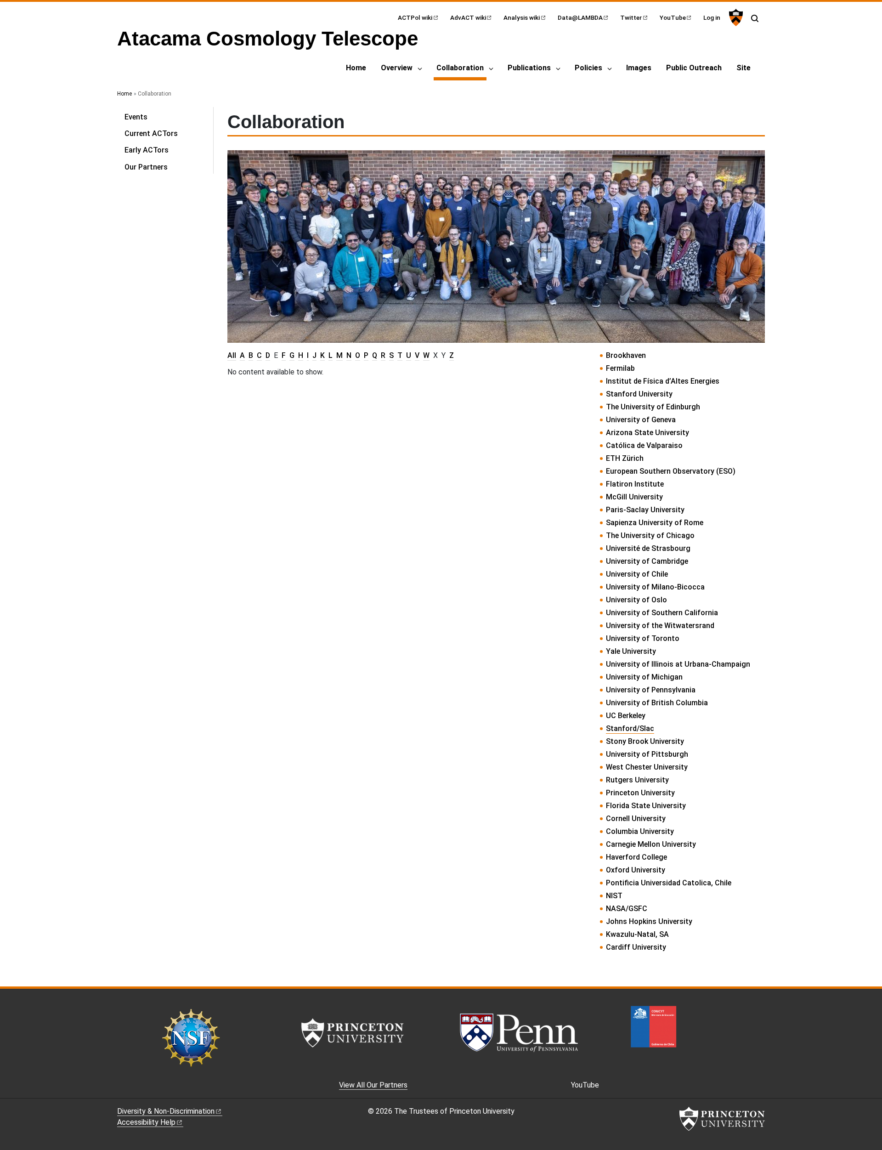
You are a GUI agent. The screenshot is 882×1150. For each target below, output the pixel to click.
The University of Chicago (650, 535)
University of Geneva (641, 419)
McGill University (634, 497)
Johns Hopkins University (649, 921)
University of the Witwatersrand (660, 625)
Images (638, 67)
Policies (588, 67)
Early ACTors (146, 150)
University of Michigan (644, 677)
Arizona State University (647, 432)
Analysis (521, 17)
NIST (614, 895)
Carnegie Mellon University (651, 844)
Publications (529, 67)
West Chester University (647, 767)
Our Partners (146, 167)
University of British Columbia (657, 702)
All (231, 355)
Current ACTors (151, 133)
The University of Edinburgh (653, 406)
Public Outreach (694, 67)
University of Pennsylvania (650, 689)
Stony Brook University (645, 741)
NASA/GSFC (626, 908)
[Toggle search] (754, 18)
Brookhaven (626, 355)
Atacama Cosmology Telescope (267, 38)
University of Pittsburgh (647, 754)
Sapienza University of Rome (654, 522)
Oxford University (635, 870)
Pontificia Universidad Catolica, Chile (668, 882)
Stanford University (639, 394)
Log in (711, 17)
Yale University (631, 651)
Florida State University (646, 805)
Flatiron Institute (635, 484)
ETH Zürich (625, 458)
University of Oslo (636, 599)
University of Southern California (662, 612)
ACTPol (415, 17)
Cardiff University (636, 947)
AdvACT (468, 17)
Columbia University (640, 831)
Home (356, 67)
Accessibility (146, 1122)
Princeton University (640, 792)
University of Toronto (642, 638)
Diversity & (166, 1111)
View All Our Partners (373, 1085)
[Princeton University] (735, 17)
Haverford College (636, 857)
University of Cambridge (647, 561)
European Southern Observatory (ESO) (670, 471)
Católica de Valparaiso (644, 445)
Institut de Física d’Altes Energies (662, 381)
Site (743, 67)
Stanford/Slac (630, 728)
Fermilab (620, 368)
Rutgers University (637, 780)
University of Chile (637, 574)
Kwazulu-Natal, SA (637, 934)
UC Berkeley (625, 715)
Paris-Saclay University (645, 509)
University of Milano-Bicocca (655, 587)
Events (135, 117)
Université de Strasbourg (648, 548)
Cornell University (636, 818)
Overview (397, 67)
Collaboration (461, 67)
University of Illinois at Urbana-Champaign (678, 664)
